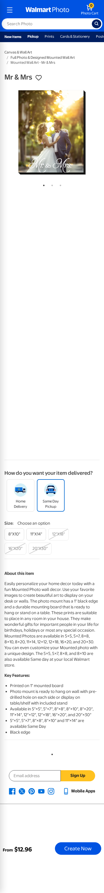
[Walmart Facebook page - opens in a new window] (12, 791)
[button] (38, 78)
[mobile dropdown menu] (10, 10)
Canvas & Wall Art (18, 52)
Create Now (78, 848)
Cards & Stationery (75, 36)
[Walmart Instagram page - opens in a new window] (51, 791)
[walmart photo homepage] (47, 10)
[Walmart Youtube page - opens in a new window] (41, 791)
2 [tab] (51, 184)
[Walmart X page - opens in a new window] (22, 791)
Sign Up (77, 775)
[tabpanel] (52, 132)
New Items (12, 37)
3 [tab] (59, 184)
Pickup (33, 36)
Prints (49, 36)
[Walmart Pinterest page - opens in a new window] (31, 791)
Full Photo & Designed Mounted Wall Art (43, 57)
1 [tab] (42, 184)
